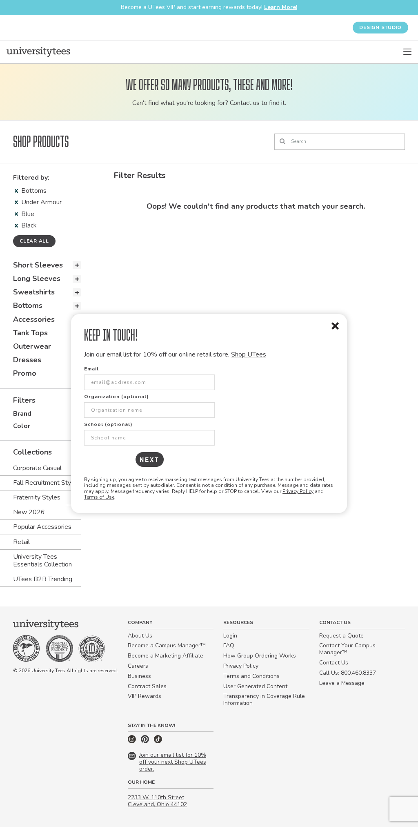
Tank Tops (30, 333)
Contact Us (333, 663)
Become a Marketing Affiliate (165, 656)
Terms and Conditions (251, 676)
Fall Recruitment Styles (46, 482)
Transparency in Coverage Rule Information (264, 699)
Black (29, 225)
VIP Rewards (144, 696)
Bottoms (34, 190)
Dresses (27, 360)
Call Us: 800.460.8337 (347, 673)
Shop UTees (248, 354)
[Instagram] (133, 741)
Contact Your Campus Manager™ (347, 649)
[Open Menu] (407, 52)
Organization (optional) (116, 396)
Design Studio (380, 27)
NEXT (150, 459)
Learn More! (280, 7)
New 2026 (29, 512)
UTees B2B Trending (42, 579)
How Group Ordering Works (259, 656)
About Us (140, 636)
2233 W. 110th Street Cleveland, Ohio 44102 (157, 801)
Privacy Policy (298, 491)
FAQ (228, 645)
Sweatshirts (34, 292)
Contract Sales (147, 686)
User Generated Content (255, 686)
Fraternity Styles (36, 497)
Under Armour (41, 202)
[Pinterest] (146, 741)
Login (230, 636)
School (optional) (108, 424)
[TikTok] (158, 741)
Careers (138, 666)
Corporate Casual (37, 468)
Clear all (34, 241)
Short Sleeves (38, 265)
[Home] (38, 52)
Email (91, 369)
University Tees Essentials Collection (42, 560)
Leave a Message (342, 683)
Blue (27, 214)
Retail (21, 541)
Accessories (34, 319)
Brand (22, 413)
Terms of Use (99, 497)
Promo (24, 373)
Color (21, 425)
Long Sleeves (36, 278)
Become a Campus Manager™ (167, 645)
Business (139, 676)
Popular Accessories (42, 526)
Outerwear (32, 346)
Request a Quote (341, 636)
